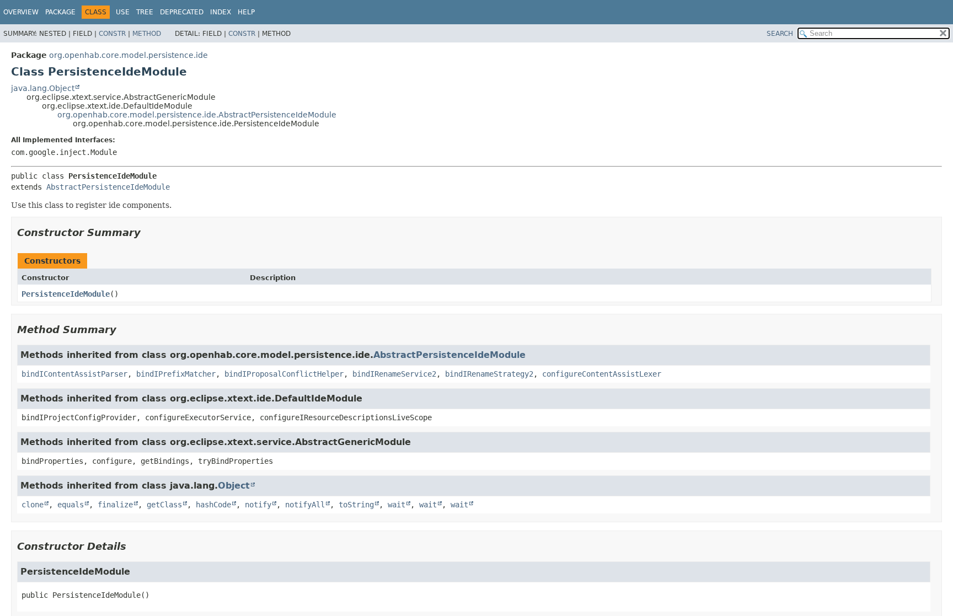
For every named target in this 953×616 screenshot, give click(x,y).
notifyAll (305, 504)
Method (146, 34)
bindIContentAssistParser (74, 373)
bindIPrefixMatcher (176, 373)
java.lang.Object (42, 88)
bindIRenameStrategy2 (489, 373)
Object (234, 485)
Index (220, 12)
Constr (112, 34)
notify (258, 504)
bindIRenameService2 (394, 373)
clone (33, 504)
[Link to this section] (148, 232)
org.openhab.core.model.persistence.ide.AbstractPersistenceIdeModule (196, 114)
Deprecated (182, 12)
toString (356, 504)
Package (60, 12)
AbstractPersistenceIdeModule (108, 187)
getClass (164, 504)
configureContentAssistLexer (601, 373)
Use (123, 12)
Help (246, 12)
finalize (115, 504)
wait (396, 504)
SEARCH (780, 34)
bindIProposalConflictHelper (284, 373)
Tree (144, 12)
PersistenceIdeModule (66, 294)
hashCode (213, 504)
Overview (21, 12)
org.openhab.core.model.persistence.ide (128, 55)
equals (70, 504)
